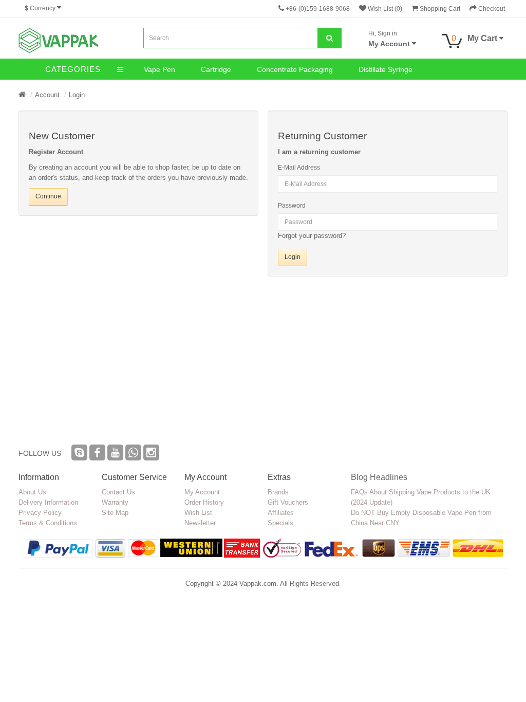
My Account (202, 492)
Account (47, 95)
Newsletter (200, 523)
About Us (32, 492)
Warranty (115, 502)
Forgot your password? (312, 235)
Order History (204, 502)
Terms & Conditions (47, 523)
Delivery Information (48, 502)
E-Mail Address (299, 167)
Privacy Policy (40, 512)
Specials (280, 523)
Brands (278, 492)
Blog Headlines (379, 477)
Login (77, 95)
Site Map (115, 512)
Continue (48, 196)
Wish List (198, 512)
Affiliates (281, 512)
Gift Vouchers (288, 502)
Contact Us (118, 492)
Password (292, 205)
